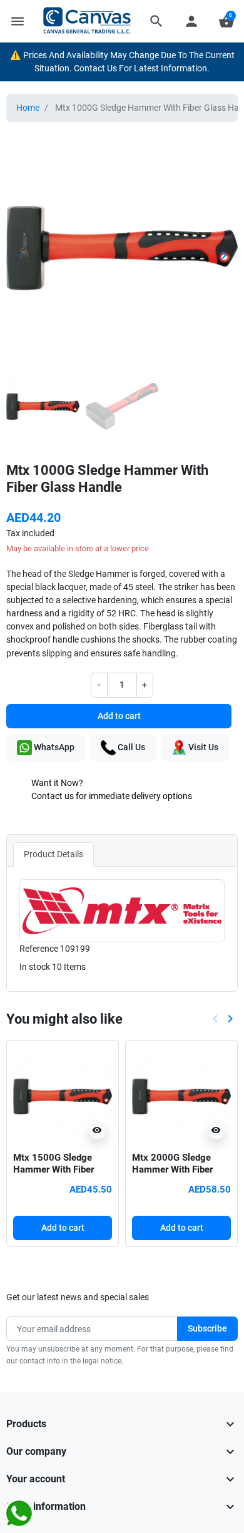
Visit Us (202, 747)
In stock (34, 967)
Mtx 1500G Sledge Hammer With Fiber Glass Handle (53, 1170)
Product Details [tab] (53, 854)
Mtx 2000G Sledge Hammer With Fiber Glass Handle (172, 1170)
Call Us (130, 747)
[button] (156, 21)
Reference (38, 949)
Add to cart (119, 716)
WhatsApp (53, 747)
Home (27, 108)
